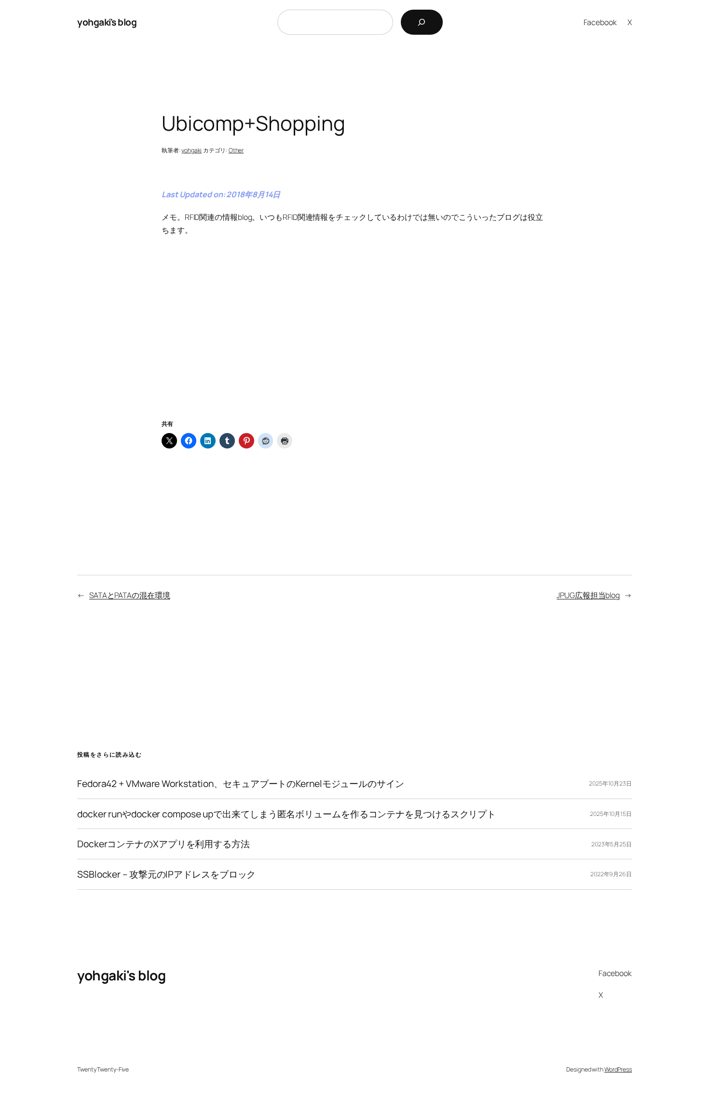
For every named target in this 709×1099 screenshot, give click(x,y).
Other (236, 150)
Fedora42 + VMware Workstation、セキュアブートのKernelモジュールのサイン (240, 783)
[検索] (422, 22)
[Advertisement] (354, 339)
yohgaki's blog (106, 21)
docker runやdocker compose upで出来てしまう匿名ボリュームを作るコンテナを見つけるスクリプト (286, 814)
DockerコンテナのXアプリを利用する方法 (163, 844)
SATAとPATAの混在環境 (129, 595)
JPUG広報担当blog (588, 595)
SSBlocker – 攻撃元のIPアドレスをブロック (166, 874)
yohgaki (191, 150)
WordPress (618, 1069)
